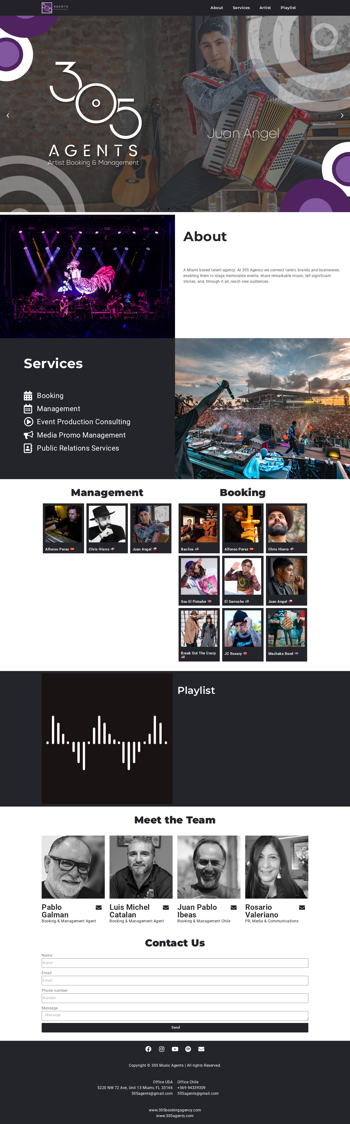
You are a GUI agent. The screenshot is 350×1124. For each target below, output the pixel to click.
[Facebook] (149, 1049)
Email (47, 973)
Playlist (288, 7)
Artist (265, 7)
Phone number (55, 990)
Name (47, 955)
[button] (8, 115)
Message (50, 1008)
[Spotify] (188, 1049)
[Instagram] (162, 1049)
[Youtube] (175, 1049)
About (216, 7)
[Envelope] (99, 908)
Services (241, 7)
